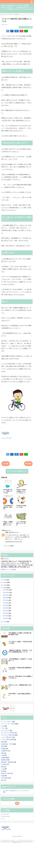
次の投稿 (5, 463)
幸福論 (3, 748)
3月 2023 (6, 613)
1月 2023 (6, 618)
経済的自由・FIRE (6, 744)
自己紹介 (4, 764)
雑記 (2, 753)
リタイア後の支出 (6, 737)
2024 (5, 585)
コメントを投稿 (9, 546)
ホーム (3, 818)
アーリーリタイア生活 (25, 27)
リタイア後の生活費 (7, 739)
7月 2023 (6, 603)
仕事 (2, 755)
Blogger (20, 836)
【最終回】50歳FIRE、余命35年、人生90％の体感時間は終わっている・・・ (20, 651)
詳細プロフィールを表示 (8, 569)
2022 (5, 621)
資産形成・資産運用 (7, 762)
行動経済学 (4, 751)
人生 (2, 769)
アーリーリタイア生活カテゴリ (17, 471)
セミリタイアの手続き (8, 732)
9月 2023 (6, 597)
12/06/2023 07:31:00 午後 (13, 541)
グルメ (3, 728)
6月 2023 (6, 605)
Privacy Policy (5, 816)
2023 (5, 587)
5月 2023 (6, 608)
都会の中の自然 (6, 773)
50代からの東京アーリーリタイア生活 (14, 6)
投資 (2, 775)
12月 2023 (6, 590)
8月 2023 (6, 600)
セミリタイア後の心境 (8, 735)
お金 (2, 726)
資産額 (3, 757)
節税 (2, 771)
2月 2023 (6, 616)
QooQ (19, 842)
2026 (5, 580)
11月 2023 (6, 592)
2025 (5, 582)
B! (16, 31)
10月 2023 (6, 595)
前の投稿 (28, 463)
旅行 (2, 780)
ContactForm (5, 814)
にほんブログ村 (6, 438)
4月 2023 (6, 610)
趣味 (2, 766)
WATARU (6, 559)
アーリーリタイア (6, 721)
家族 (2, 742)
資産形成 (4, 760)
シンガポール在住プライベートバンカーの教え (16, 791)
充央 (6, 532)
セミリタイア (5, 730)
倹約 (2, 746)
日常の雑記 (4, 778)
